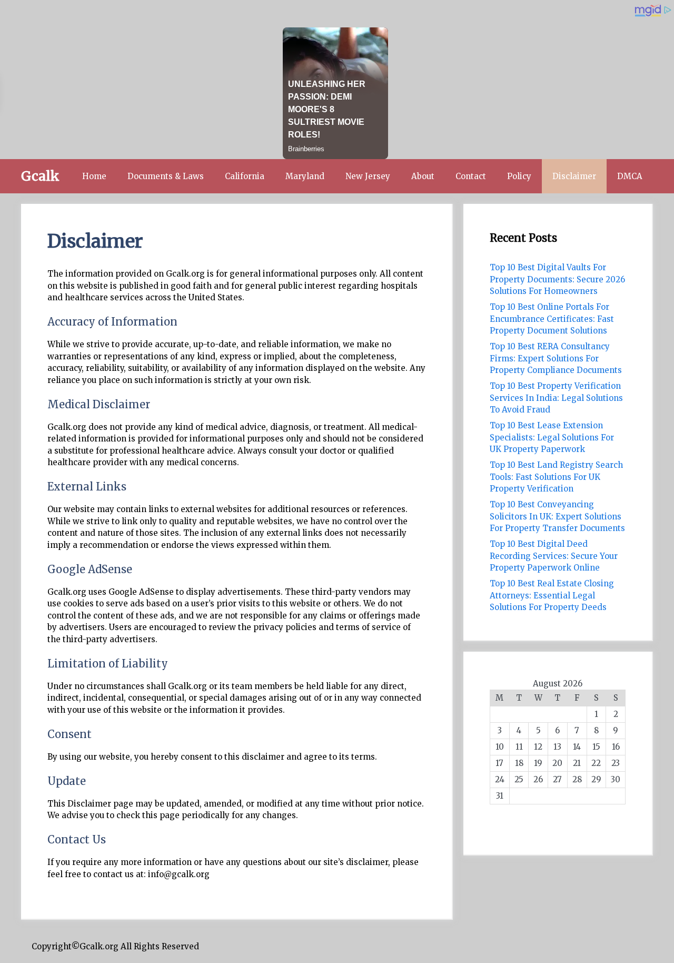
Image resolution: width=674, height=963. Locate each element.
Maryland (304, 176)
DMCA (629, 176)
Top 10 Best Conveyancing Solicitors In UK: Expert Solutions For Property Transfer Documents (557, 516)
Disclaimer (574, 176)
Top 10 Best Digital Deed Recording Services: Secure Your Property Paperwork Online (554, 556)
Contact (470, 176)
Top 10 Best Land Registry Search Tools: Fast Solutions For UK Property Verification (556, 477)
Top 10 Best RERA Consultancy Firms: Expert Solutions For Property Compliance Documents (556, 358)
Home (94, 176)
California (244, 176)
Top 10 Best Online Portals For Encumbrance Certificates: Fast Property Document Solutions (552, 319)
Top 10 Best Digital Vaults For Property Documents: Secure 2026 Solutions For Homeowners (557, 279)
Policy (519, 176)
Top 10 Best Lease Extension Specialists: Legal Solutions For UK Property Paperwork (552, 437)
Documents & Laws (165, 176)
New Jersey (367, 176)
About (422, 176)
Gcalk (40, 176)
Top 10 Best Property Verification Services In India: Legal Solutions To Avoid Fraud (556, 398)
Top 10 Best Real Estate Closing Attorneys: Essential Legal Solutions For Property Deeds (552, 595)
